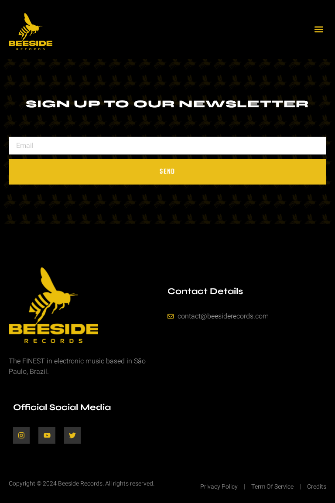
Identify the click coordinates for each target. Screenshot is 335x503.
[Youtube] (46, 435)
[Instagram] (21, 435)
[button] (319, 29)
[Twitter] (72, 435)
